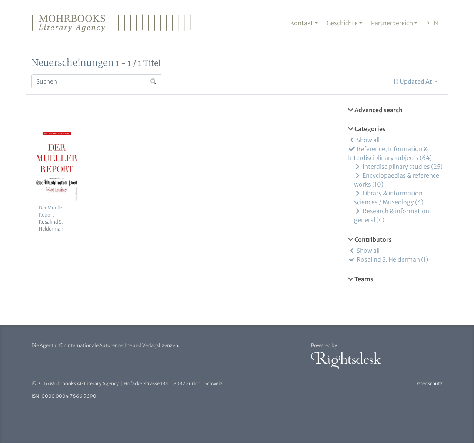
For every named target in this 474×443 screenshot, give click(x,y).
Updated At (415, 81)
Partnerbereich (392, 23)
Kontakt (301, 23)
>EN (432, 23)
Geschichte (342, 23)
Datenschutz (428, 383)
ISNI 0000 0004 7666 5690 (63, 396)
